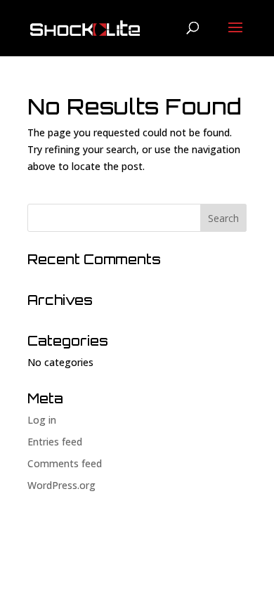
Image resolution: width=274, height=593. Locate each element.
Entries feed (54, 441)
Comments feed (64, 463)
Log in (41, 419)
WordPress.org (61, 485)
